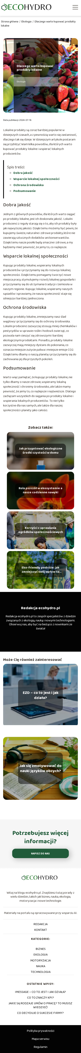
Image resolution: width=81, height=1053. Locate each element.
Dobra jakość (23, 173)
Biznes (41, 949)
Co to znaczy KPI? (40, 997)
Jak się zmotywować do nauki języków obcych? (40, 768)
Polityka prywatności (40, 1030)
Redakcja (40, 924)
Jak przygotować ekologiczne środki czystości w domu (40, 451)
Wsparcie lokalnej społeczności (36, 179)
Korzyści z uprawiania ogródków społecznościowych (40, 530)
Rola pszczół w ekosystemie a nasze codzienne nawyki (40, 491)
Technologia (41, 972)
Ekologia (26, 21)
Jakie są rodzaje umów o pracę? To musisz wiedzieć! (40, 1005)
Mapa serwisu (40, 1038)
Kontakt (40, 929)
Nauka (40, 966)
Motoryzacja (40, 960)
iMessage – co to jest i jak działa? (40, 992)
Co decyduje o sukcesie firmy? (40, 1013)
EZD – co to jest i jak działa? (40, 695)
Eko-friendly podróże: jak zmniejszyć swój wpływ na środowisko (40, 570)
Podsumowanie (24, 191)
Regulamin (40, 1047)
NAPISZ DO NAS (40, 854)
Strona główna (10, 21)
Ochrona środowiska (28, 185)
